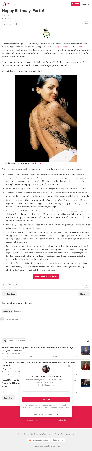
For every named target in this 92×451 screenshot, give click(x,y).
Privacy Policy (64, 407)
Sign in (85, 4)
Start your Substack (40, 440)
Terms (57, 434)
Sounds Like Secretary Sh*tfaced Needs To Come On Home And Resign (37, 347)
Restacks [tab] (17, 311)
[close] (69, 366)
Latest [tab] (11, 341)
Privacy (50, 434)
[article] (46, 352)
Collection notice (67, 434)
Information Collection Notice (45, 407)
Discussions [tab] (20, 341)
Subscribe (75, 4)
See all (7, 398)
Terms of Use (57, 405)
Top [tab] (4, 341)
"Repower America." (62, 46)
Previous (11, 294)
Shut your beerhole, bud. (12, 350)
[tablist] (12, 311)
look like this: (37, 163)
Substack (34, 446)
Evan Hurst (16, 353)
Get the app (58, 440)
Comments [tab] (7, 311)
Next (82, 294)
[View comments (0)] (10, 23)
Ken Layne (5, 16)
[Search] (87, 340)
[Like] (4, 23)
